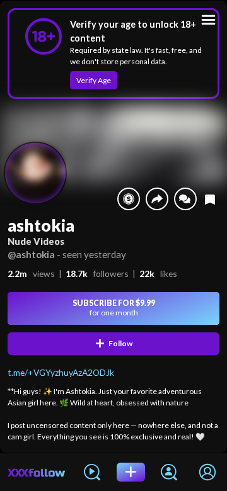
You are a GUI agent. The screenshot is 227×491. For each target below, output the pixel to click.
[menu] (208, 20)
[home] (36, 472)
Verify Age (93, 80)
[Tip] (128, 199)
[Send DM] (185, 199)
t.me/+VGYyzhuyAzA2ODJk (61, 372)
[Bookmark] (210, 199)
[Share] (157, 199)
